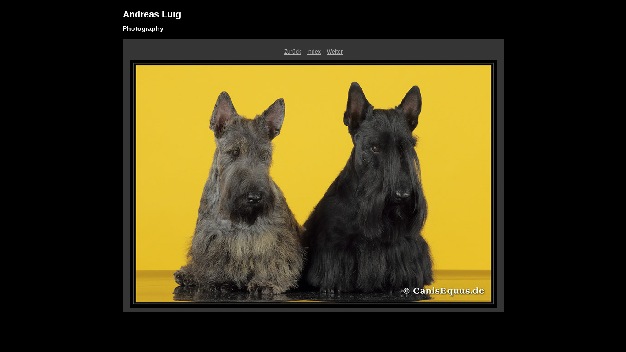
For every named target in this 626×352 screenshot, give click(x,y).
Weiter (335, 52)
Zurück (292, 52)
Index (314, 52)
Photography (143, 28)
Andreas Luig (152, 14)
